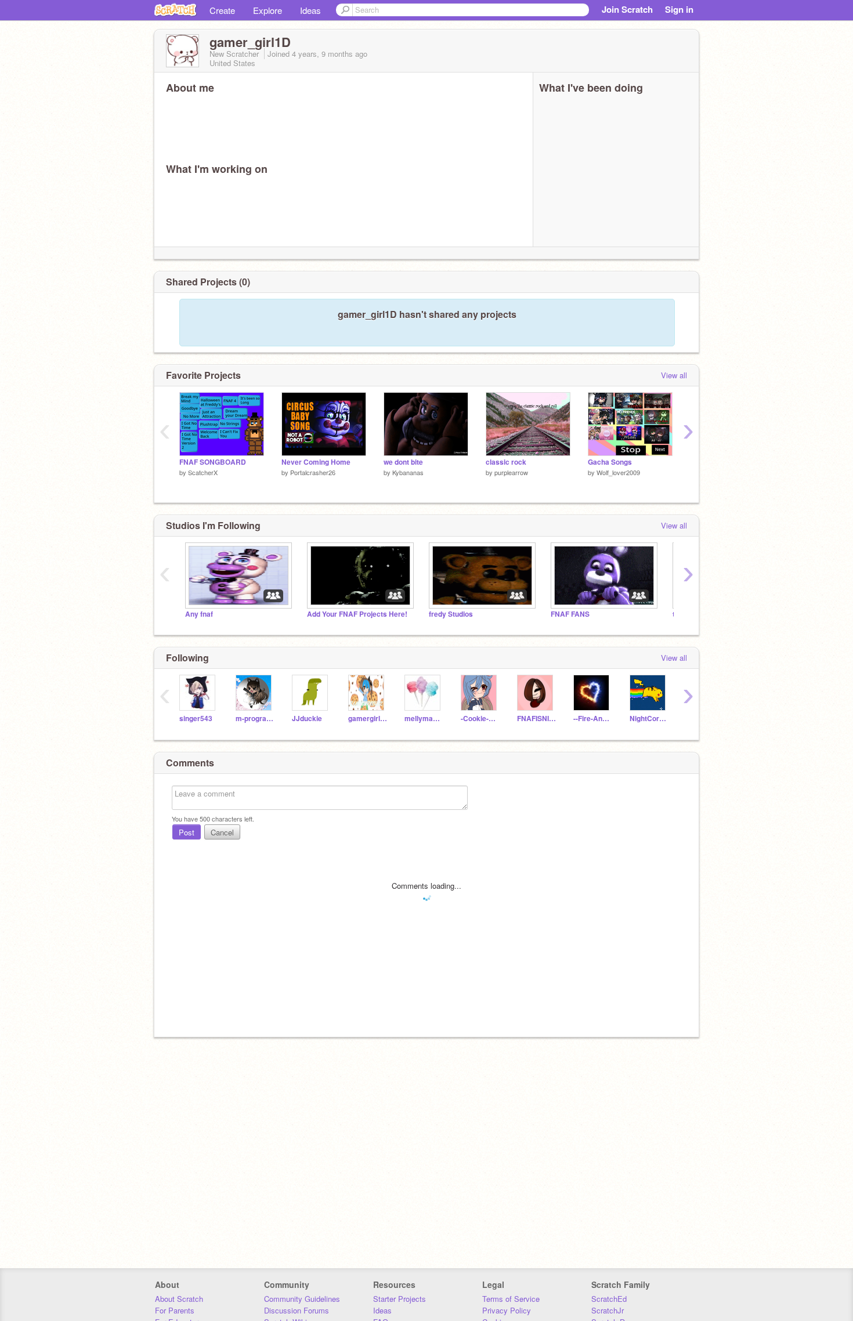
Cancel (222, 832)
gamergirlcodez (367, 718)
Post (186, 832)
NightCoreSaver (649, 718)
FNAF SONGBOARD (212, 462)
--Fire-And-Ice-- (592, 718)
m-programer (255, 718)
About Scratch (179, 1298)
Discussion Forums (296, 1310)
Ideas (310, 10)
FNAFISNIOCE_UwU (536, 718)
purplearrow (511, 472)
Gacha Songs (610, 462)
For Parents (174, 1310)
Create (222, 10)
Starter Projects (399, 1298)
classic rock (506, 462)
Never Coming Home (315, 462)
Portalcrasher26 (312, 472)
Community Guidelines (302, 1298)
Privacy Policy (506, 1310)
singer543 (195, 718)
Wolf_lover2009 (618, 472)
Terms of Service (511, 1298)
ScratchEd (609, 1298)
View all (674, 375)
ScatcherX (203, 472)
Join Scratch (627, 9)
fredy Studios (451, 614)
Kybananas (408, 472)
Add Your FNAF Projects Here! (357, 614)
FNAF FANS (570, 614)
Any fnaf (199, 614)
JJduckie (307, 718)
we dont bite (403, 462)
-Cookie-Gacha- (480, 718)
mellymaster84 (423, 718)
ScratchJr (607, 1310)
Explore (267, 10)
